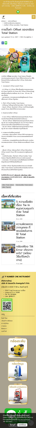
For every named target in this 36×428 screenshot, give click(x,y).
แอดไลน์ (4, 331)
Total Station (5, 82)
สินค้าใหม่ (4, 318)
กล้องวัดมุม (24, 175)
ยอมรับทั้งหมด (22, 425)
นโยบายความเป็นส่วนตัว (24, 419)
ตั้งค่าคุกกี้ (12, 425)
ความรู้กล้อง (5, 323)
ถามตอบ (4, 326)
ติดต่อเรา (4, 328)
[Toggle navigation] (34, 17)
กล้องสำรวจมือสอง (6, 321)
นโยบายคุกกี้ (9, 421)
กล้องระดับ (17, 175)
